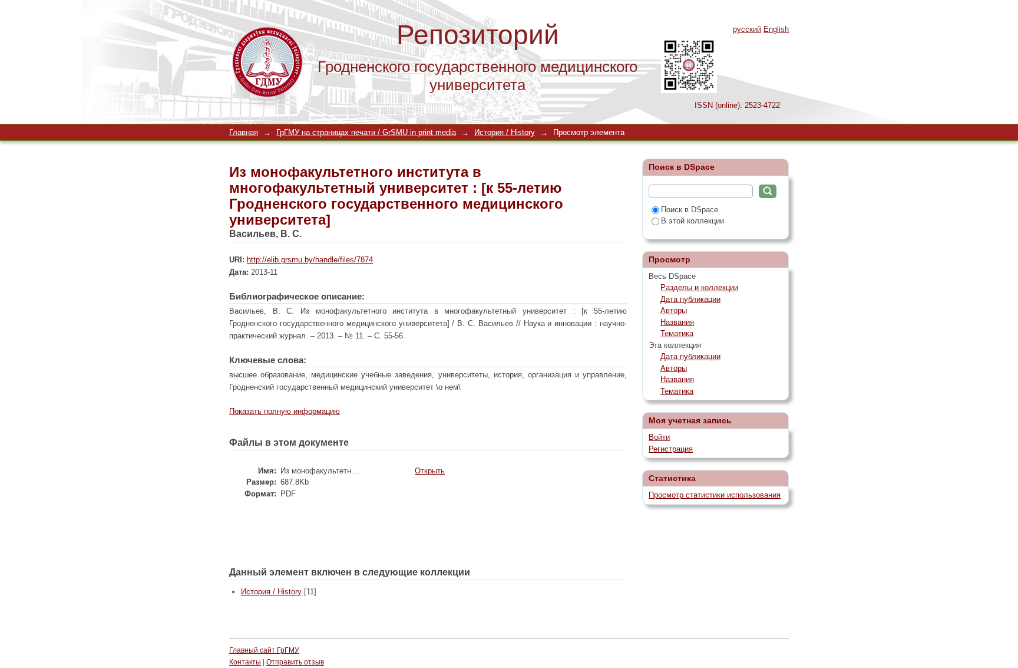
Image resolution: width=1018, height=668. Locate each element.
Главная (243, 132)
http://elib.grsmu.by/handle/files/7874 (310, 259)
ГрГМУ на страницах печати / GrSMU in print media (366, 132)
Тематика (676, 333)
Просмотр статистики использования (715, 495)
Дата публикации (690, 299)
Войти (659, 437)
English (776, 29)
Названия (677, 322)
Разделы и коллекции (699, 287)
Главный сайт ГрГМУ (264, 650)
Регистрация (671, 449)
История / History (504, 132)
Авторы (673, 310)
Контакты (245, 662)
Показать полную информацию (284, 411)
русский (747, 29)
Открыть (430, 470)
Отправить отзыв (295, 662)
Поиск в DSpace (689, 209)
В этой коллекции (692, 220)
